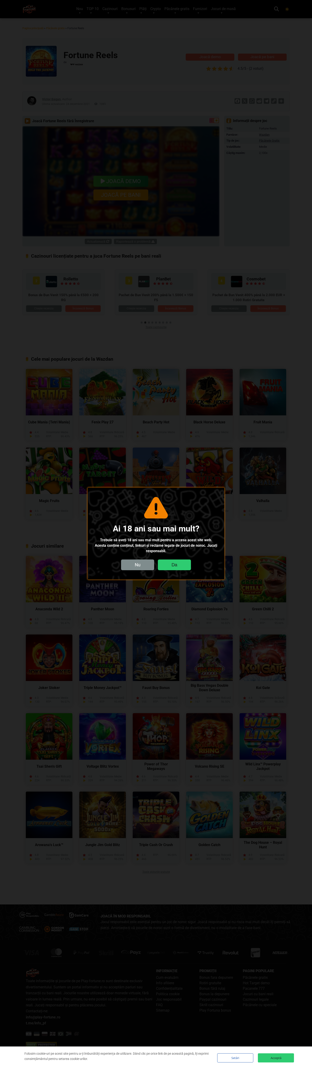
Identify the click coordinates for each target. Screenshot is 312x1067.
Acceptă (276, 1058)
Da (174, 564)
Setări (235, 1058)
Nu (137, 564)
